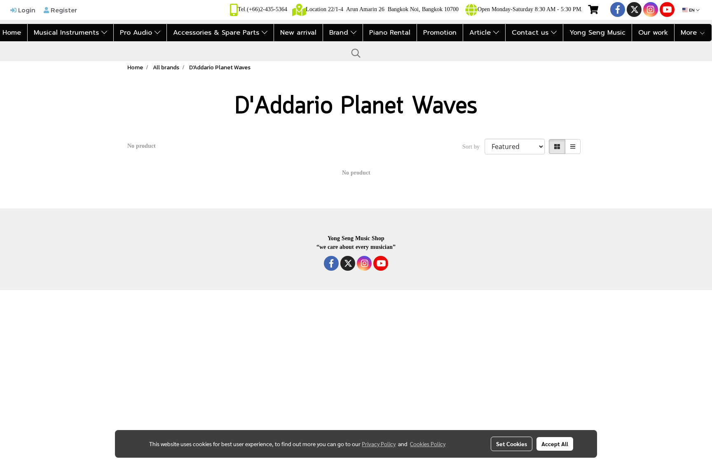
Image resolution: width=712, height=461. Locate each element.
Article (481, 33)
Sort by (473, 147)
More (690, 33)
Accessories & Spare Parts (217, 33)
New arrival (298, 33)
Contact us (531, 33)
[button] (356, 53)
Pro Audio (137, 33)
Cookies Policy (427, 443)
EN (692, 9)
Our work (653, 33)
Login (25, 10)
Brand (340, 33)
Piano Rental (389, 33)
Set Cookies (511, 443)
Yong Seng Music (597, 33)
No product (141, 146)
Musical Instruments (67, 33)
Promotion (440, 33)
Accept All (554, 443)
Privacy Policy (379, 443)
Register (63, 10)
